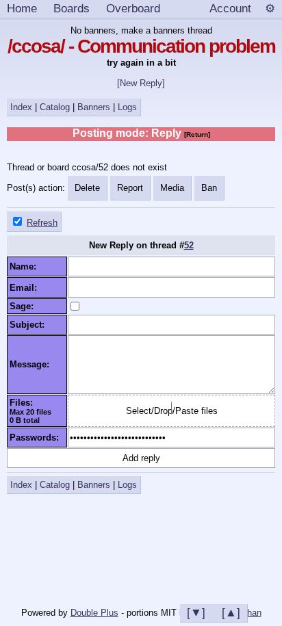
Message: (32, 364)
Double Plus (94, 613)
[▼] (196, 612)
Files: (24, 402)
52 (189, 245)
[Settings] (270, 9)
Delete (87, 188)
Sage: (24, 306)
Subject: (30, 324)
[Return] (197, 134)
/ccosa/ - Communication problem (141, 46)
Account (230, 8)
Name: (26, 266)
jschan (248, 613)
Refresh (42, 223)
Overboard (133, 8)
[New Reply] (141, 83)
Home (22, 8)
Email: (26, 288)
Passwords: (37, 437)
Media (172, 188)
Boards (71, 8)
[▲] (231, 612)
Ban (209, 188)
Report (130, 188)
